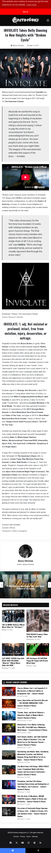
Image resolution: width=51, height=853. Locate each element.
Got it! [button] (25, 12)
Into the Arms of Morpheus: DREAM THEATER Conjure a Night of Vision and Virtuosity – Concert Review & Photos (31, 799)
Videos (25, 581)
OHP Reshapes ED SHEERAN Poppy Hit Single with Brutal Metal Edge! (37, 660)
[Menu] (48, 21)
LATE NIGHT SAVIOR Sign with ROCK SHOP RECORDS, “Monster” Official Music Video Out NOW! (13, 662)
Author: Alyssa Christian (25, 564)
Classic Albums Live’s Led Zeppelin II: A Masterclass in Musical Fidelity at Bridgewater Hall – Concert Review (32, 691)
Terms (28, 836)
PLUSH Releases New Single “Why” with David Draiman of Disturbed (25, 587)
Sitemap (35, 836)
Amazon (12, 317)
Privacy (22, 836)
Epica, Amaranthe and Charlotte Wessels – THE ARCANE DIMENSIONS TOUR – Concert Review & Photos (32, 703)
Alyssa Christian (18, 45)
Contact (16, 836)
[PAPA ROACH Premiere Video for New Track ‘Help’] (37, 621)
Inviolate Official (8, 528)
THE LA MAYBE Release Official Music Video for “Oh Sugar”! (13, 625)
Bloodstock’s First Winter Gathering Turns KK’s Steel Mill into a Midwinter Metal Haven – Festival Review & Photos (32, 727)
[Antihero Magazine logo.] (25, 20)
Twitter (14, 531)
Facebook (6, 531)
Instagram (23, 531)
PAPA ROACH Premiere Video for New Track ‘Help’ (37, 635)
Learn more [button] (31, 5)
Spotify (20, 317)
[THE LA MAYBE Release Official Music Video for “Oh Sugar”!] (13, 616)
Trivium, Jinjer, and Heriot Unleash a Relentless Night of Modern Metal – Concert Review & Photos (30, 715)
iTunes (4, 317)
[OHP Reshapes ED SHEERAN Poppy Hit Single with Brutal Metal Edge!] (37, 649)
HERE (18, 198)
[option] (25, 584)
